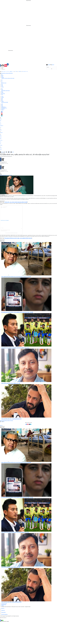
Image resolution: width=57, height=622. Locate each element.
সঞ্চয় (26, 71)
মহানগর (3, 71)
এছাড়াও (1, 149)
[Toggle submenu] (0, 131)
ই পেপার (2, 96)
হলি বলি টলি (2, 90)
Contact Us (3, 610)
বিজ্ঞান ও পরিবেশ (3, 93)
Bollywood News (7, 420)
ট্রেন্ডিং (2, 98)
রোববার (2, 103)
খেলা (13, 71)
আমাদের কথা (2, 102)
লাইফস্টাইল (19, 71)
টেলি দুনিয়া (8, 90)
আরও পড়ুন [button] (1, 425)
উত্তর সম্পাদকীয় (6, 102)
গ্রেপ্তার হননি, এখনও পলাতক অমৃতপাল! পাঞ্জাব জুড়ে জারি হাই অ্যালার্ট (15, 202)
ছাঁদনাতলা (2, 109)
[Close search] (46, 65)
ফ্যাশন (7, 78)
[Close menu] (0, 117)
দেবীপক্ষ (2, 105)
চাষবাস (2, 94)
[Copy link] (1, 174)
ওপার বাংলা (2, 86)
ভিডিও (2, 100)
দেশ (6, 71)
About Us (2, 608)
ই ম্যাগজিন (2, 97)
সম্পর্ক (5, 78)
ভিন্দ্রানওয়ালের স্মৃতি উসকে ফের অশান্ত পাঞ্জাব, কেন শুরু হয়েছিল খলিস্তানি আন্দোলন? (18, 238)
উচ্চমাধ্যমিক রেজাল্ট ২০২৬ (4, 107)
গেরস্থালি (13, 78)
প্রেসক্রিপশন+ (11, 71)
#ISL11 (2, 75)
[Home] (4, 65)
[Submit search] (51, 69)
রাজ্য (4, 71)
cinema (2, 605)
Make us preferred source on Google (6, 175)
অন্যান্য (5, 82)
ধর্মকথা (2, 85)
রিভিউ (4, 90)
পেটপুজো (9, 78)
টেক (10, 78)
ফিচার (2, 104)
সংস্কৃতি (6, 90)
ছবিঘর (23, 71)
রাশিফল (25, 71)
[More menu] (56, 71)
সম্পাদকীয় (2, 101)
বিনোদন (16, 71)
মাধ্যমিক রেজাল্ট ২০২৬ (3, 106)
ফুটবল (3, 82)
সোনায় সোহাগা (2, 108)
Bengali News (2, 420)
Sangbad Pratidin (4, 603)
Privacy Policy (3, 612)
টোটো (11, 78)
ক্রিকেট (2, 82)
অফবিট (2, 84)
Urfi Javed (11, 420)
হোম (1, 74)
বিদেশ (8, 71)
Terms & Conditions (4, 614)
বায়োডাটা (2, 92)
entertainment (3, 604)
